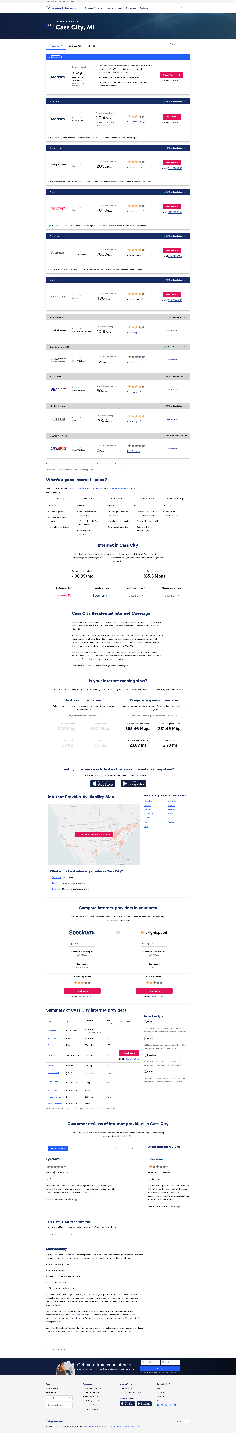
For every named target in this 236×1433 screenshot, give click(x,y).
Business (144, 8)
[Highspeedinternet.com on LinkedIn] (174, 1405)
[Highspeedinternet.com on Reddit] (170, 1405)
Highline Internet (54, 1097)
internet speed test (118, 488)
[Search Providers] (69, 1398)
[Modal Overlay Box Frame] (118, 1366)
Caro (146, 822)
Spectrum (56, 877)
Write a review (58, 1148)
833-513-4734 (175, 80)
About (159, 1388)
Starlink (51, 1066)
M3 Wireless (52, 1090)
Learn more (172, 330)
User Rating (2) (133, 362)
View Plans (169, 117)
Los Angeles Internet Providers (92, 1388)
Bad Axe (171, 805)
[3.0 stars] (55, 1166)
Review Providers (114, 8)
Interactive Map (94, 834)
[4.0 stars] (58, 1166)
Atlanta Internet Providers (91, 1409)
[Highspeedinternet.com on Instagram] (166, 1405)
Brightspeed (53, 1039)
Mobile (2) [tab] (91, 46)
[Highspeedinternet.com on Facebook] (158, 1405)
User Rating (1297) (135, 211)
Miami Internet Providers (91, 1405)
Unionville (172, 801)
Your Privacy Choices (134, 1426)
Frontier (55, 883)
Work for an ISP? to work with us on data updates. (69, 470)
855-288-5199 (175, 300)
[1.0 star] (48, 1166)
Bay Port (171, 809)
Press (158, 1401)
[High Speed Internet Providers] (61, 7)
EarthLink (56, 889)
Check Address (169, 75)
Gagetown (149, 801)
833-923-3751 (175, 212)
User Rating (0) (133, 451)
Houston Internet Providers (91, 1396)
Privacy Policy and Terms (116, 1426)
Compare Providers (93, 8)
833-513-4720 (175, 122)
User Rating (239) (135, 167)
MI (54, 1349)
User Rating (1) (133, 332)
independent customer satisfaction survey (107, 464)
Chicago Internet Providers (91, 1392)
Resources (131, 8)
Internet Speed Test (126, 1388)
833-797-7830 (175, 168)
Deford (147, 805)
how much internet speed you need (83, 488)
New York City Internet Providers (93, 1401)
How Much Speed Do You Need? (130, 1392)
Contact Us (160, 1396)
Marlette (171, 813)
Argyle (147, 818)
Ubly (146, 826)
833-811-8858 (175, 256)
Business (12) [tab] (75, 46)
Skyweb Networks (55, 1103)
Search (184, 8)
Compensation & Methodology (97, 1426)
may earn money (53, 2)
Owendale (148, 813)
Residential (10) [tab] (56, 46)
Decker (147, 809)
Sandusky (172, 822)
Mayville (171, 818)
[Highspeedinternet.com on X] (162, 1405)
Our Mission (160, 1392)
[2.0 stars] (51, 1166)
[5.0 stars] (62, 1166)
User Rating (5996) (135, 122)
